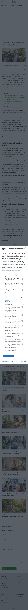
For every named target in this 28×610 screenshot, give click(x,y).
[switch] (22, 279)
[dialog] (14, 305)
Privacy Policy (22, 361)
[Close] (25, 248)
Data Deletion (5, 361)
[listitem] (14, 275)
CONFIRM (8, 356)
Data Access (14, 361)
